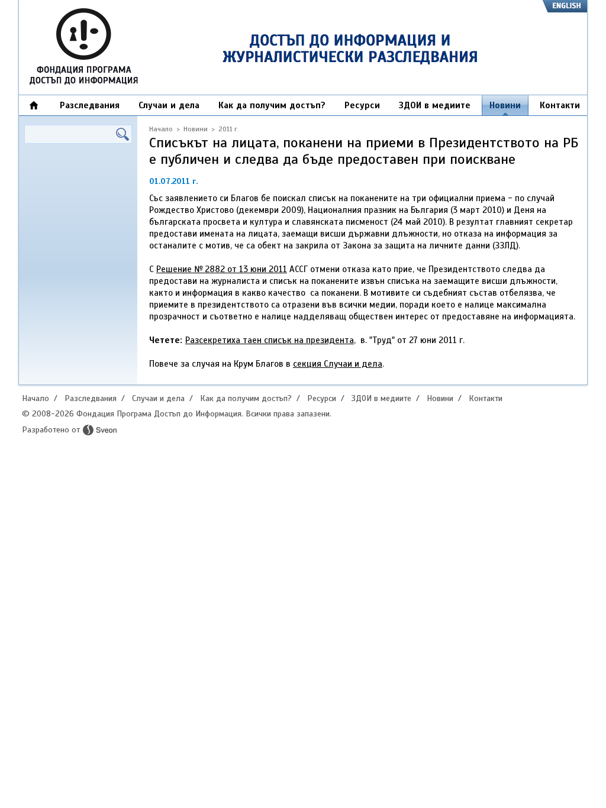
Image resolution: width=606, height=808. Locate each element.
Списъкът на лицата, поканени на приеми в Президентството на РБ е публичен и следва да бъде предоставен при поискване (364, 151)
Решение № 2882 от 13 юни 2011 (221, 269)
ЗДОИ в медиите (381, 398)
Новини (440, 398)
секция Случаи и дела (337, 363)
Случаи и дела (158, 398)
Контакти (485, 398)
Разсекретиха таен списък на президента (269, 340)
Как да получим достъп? (246, 398)
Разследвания (91, 398)
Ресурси (321, 398)
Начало (35, 398)
